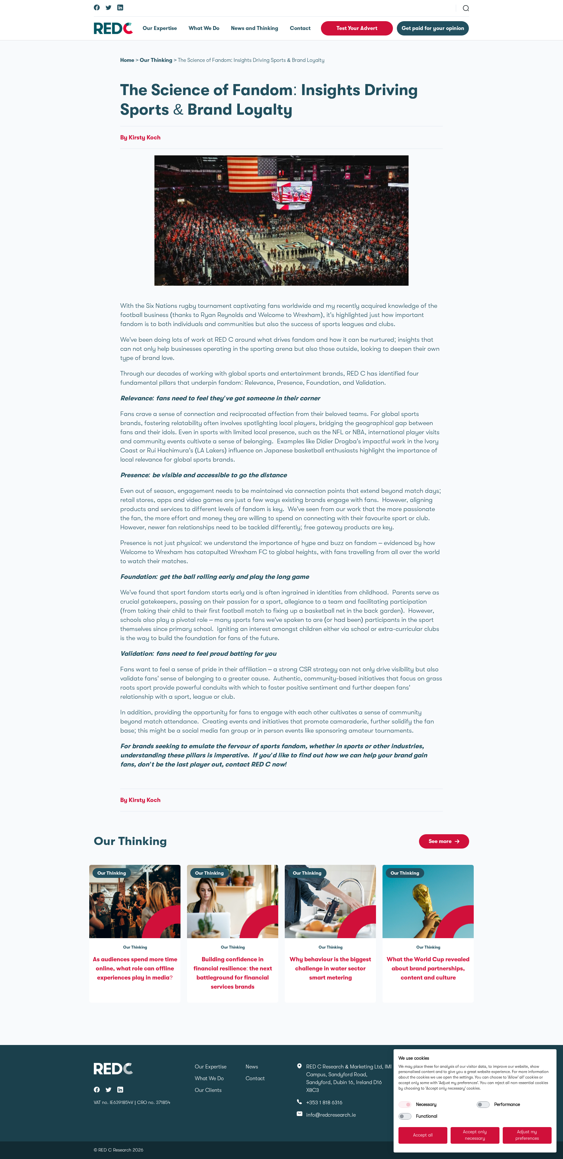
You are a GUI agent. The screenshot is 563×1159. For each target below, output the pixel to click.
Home (127, 60)
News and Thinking (254, 28)
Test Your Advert (357, 28)
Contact (300, 28)
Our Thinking (156, 60)
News (252, 1067)
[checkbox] (404, 1104)
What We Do (204, 28)
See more (440, 841)
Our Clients (208, 1090)
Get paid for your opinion (433, 28)
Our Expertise (160, 28)
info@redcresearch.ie (331, 1115)
